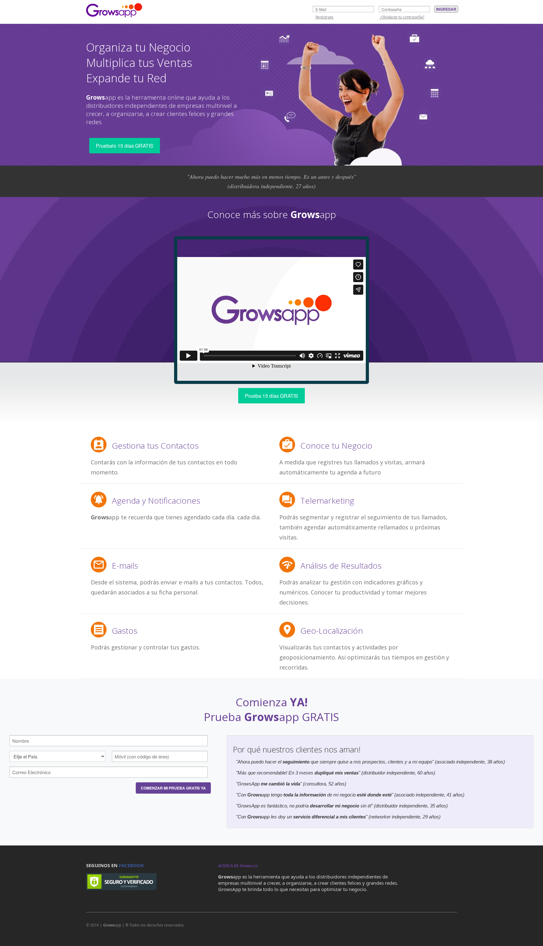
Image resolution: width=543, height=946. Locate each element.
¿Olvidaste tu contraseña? (402, 17)
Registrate (324, 17)
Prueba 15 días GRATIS (271, 395)
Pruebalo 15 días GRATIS (124, 145)
